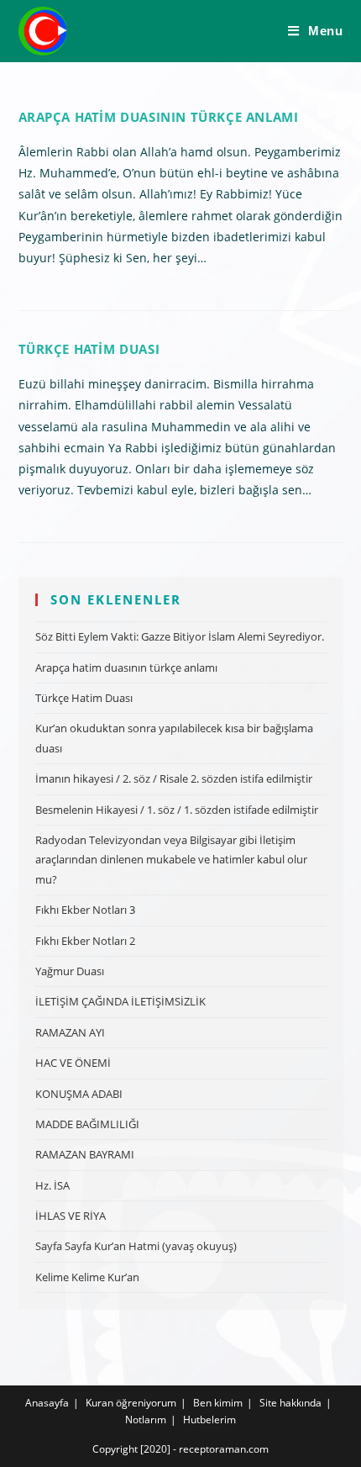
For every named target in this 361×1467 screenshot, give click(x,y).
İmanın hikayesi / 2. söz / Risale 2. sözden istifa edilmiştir (173, 778)
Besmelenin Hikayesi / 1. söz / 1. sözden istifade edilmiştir (176, 809)
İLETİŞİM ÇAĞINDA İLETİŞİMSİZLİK (120, 1001)
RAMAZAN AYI (70, 1032)
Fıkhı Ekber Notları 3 (85, 909)
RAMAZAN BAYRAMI (84, 1154)
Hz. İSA (52, 1185)
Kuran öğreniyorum (131, 1403)
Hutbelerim (209, 1419)
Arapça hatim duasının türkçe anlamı (158, 116)
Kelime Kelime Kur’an (87, 1277)
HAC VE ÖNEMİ (73, 1062)
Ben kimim (218, 1403)
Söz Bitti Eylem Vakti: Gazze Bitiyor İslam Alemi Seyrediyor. (179, 636)
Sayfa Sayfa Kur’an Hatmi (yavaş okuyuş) (136, 1245)
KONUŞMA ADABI (79, 1093)
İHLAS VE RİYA (70, 1215)
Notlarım (145, 1419)
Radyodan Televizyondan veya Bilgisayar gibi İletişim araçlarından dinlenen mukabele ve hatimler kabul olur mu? (171, 859)
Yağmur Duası (69, 971)
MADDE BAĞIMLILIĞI (87, 1124)
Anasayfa (47, 1403)
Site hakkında (290, 1403)
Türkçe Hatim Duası (89, 348)
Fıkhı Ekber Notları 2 (85, 940)
